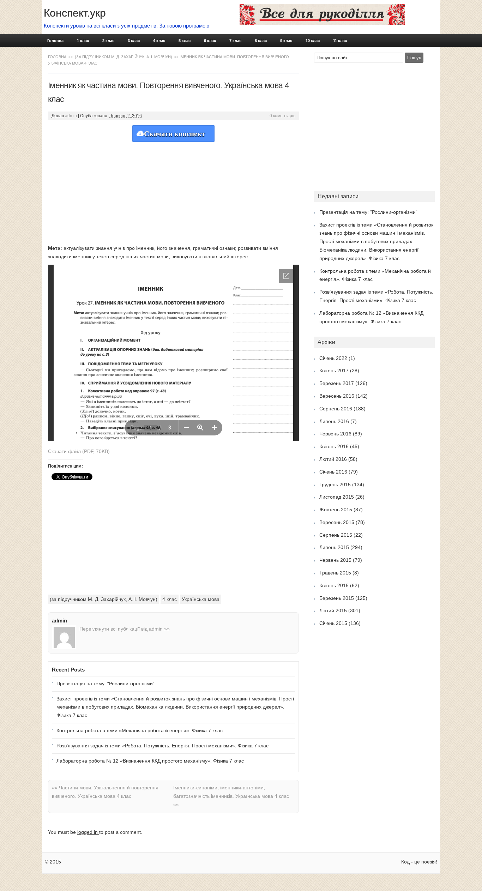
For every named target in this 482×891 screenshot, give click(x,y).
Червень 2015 (335, 560)
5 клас (185, 40)
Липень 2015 (334, 547)
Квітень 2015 (334, 585)
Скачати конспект (174, 134)
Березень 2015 (336, 598)
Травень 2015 (335, 573)
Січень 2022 (333, 358)
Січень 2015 (333, 623)
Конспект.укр (75, 13)
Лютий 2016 (333, 459)
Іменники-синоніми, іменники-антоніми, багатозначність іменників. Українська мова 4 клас (231, 796)
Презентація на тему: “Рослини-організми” (105, 683)
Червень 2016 (335, 434)
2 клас (108, 40)
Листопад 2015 (336, 497)
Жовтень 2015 (335, 509)
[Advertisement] (173, 191)
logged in (88, 832)
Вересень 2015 (336, 522)
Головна (55, 40)
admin (71, 115)
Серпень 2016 (335, 408)
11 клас (340, 40)
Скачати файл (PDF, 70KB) (79, 451)
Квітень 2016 (334, 446)
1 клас (83, 40)
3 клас (134, 40)
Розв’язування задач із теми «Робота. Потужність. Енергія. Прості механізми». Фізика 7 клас (162, 745)
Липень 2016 (334, 421)
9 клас (286, 40)
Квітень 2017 (334, 370)
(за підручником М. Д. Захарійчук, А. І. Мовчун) (123, 57)
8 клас (261, 40)
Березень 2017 (336, 383)
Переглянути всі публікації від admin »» (124, 629)
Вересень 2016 (336, 396)
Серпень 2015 (335, 535)
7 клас (235, 40)
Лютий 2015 (333, 610)
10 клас (313, 40)
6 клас (210, 40)
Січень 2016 (333, 472)
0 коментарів (282, 115)
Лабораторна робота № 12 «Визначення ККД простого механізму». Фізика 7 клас (150, 761)
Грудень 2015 (335, 484)
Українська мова (200, 599)
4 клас (159, 40)
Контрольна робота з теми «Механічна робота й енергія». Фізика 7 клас (139, 730)
